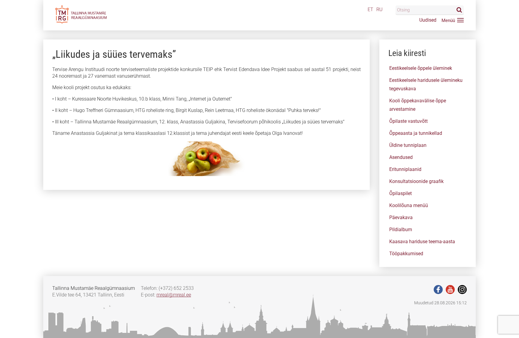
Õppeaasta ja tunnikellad (415, 133)
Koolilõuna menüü (408, 205)
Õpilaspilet (400, 193)
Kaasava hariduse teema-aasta (422, 241)
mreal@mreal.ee (173, 295)
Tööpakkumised (406, 253)
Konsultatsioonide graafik (416, 181)
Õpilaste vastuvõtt (408, 121)
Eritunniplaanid (405, 169)
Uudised (427, 20)
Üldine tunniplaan (407, 145)
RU (379, 9)
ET (370, 9)
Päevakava (401, 217)
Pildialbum (400, 229)
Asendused (401, 157)
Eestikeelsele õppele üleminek (420, 68)
